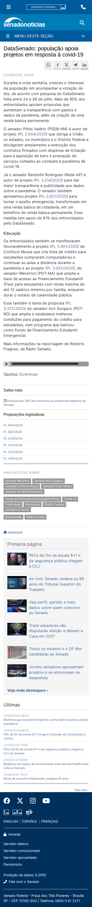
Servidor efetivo (16, 844)
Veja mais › (81, 790)
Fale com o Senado (23, 882)
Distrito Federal (54, 504)
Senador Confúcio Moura (21, 486)
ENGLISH (11, 821)
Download (28, 374)
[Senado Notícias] (24, 23)
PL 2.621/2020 (53, 196)
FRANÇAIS (49, 821)
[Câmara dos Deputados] (6, 812)
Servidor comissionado (22, 851)
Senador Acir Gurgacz (48, 481)
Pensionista (13, 864)
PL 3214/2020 (13, 445)
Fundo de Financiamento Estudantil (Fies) (32, 499)
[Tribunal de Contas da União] (29, 812)
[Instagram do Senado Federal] (33, 801)
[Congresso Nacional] (17, 812)
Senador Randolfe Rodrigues (24, 491)
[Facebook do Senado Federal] (8, 801)
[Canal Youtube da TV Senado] (44, 801)
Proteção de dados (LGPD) (25, 875)
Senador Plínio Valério (57, 486)
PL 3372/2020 (13, 452)
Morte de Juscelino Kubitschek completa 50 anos (36, 778)
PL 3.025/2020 (60, 268)
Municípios (32, 504)
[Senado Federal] (46, 7)
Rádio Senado (35, 517)
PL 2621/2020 (13, 432)
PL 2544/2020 (13, 425)
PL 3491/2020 (13, 458)
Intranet (14, 834)
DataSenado (13, 517)
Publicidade (13, 504)
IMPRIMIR (15, 532)
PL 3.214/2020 (48, 180)
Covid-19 (70, 499)
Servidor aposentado (20, 857)
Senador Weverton (17, 481)
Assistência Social (17, 510)
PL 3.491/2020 (64, 246)
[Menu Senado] (8, 7)
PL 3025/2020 (13, 438)
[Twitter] (20, 801)
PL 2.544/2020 (32, 134)
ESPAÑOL (30, 821)
